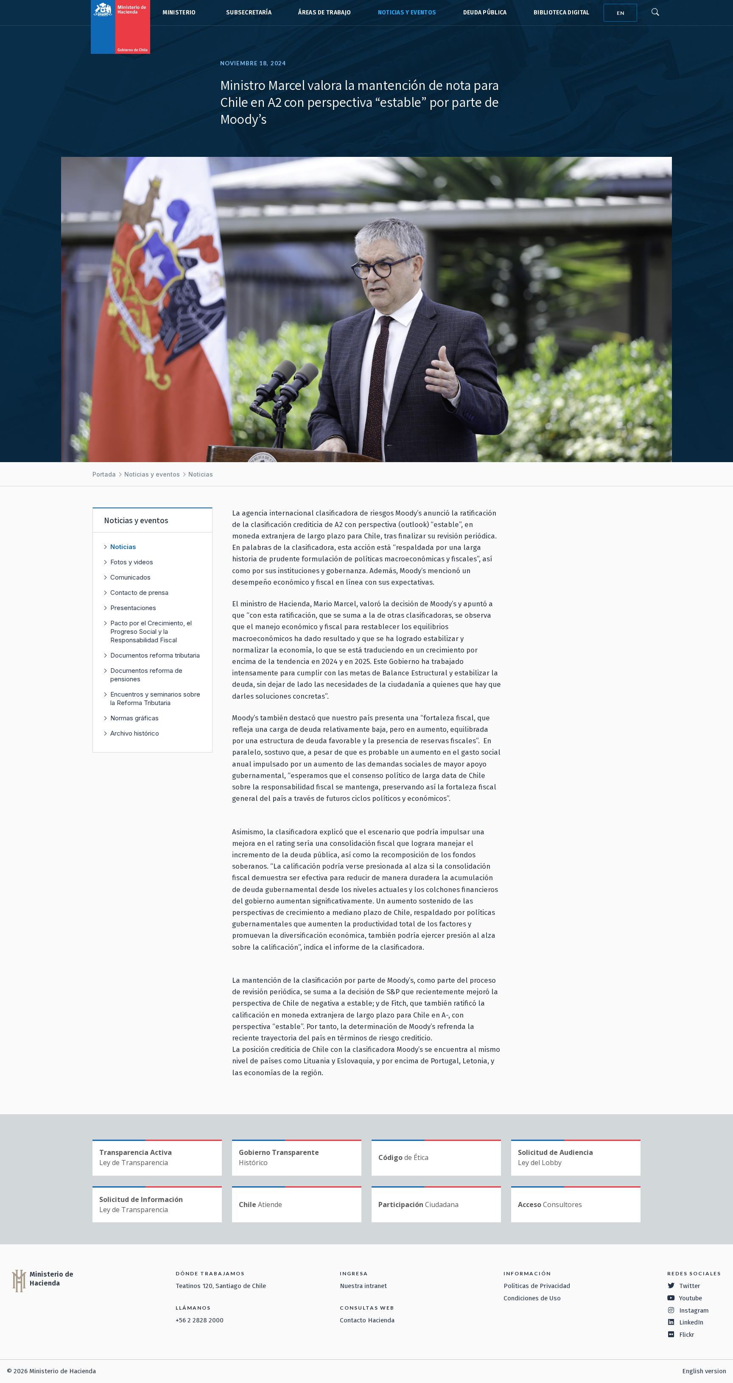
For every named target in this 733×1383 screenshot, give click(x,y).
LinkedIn (691, 1322)
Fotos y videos (131, 562)
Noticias (200, 474)
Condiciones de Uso (532, 1298)
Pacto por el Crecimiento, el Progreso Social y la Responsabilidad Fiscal (151, 631)
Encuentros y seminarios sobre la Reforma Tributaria (155, 698)
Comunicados (130, 577)
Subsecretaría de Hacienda (247, 12)
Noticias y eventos (407, 12)
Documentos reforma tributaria (155, 655)
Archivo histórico (134, 733)
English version (704, 1371)
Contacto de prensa (139, 592)
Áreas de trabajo (324, 12)
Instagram (694, 1310)
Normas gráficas (134, 718)
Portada (104, 474)
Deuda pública (485, 12)
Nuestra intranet (363, 1286)
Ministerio (179, 12)
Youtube (690, 1298)
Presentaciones (133, 608)
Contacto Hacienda (367, 1320)
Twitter (689, 1286)
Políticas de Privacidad (537, 1286)
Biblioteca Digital (562, 12)
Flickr (686, 1334)
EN (620, 13)
